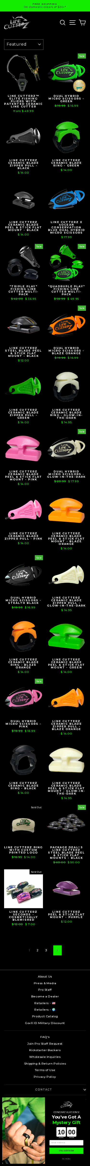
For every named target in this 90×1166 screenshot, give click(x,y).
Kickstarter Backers (44, 1050)
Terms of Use (45, 1070)
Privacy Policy (45, 1076)
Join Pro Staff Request (45, 1043)
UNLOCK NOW (66, 1151)
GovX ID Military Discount (45, 1023)
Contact (44, 1089)
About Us (45, 976)
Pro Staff (45, 989)
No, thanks (66, 1159)
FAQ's (45, 1037)
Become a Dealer (45, 996)
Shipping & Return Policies (45, 1063)
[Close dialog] (86, 1099)
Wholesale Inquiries (44, 1057)
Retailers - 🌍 (44, 1009)
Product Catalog (45, 1016)
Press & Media (45, 983)
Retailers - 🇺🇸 (44, 1003)
